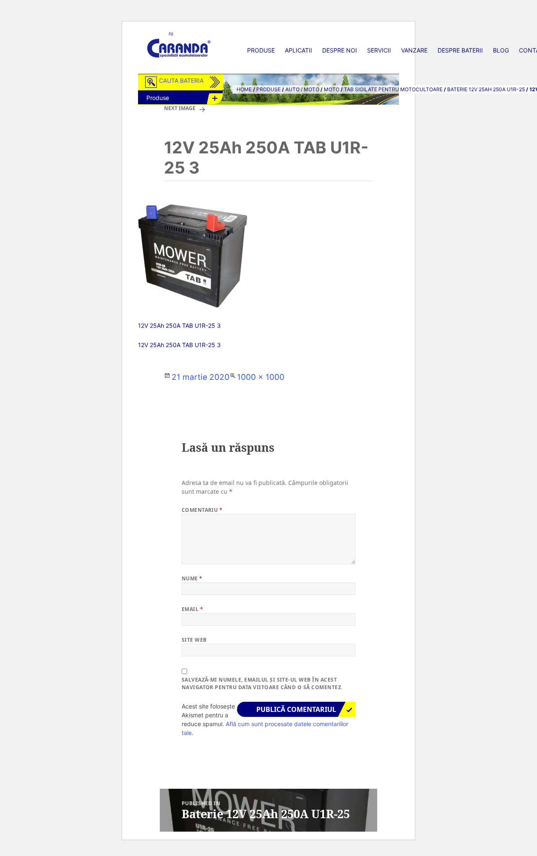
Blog (501, 50)
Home (244, 89)
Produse (261, 50)
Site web (194, 639)
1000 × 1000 (260, 377)
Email (192, 609)
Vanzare (414, 50)
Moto (331, 89)
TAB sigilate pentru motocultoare (393, 89)
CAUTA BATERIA (181, 80)
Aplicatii (298, 50)
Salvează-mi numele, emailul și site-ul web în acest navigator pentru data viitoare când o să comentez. (262, 683)
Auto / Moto (302, 89)
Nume (192, 578)
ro (171, 33)
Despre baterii (460, 50)
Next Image (180, 108)
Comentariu (202, 510)
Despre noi (339, 50)
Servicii (379, 50)
